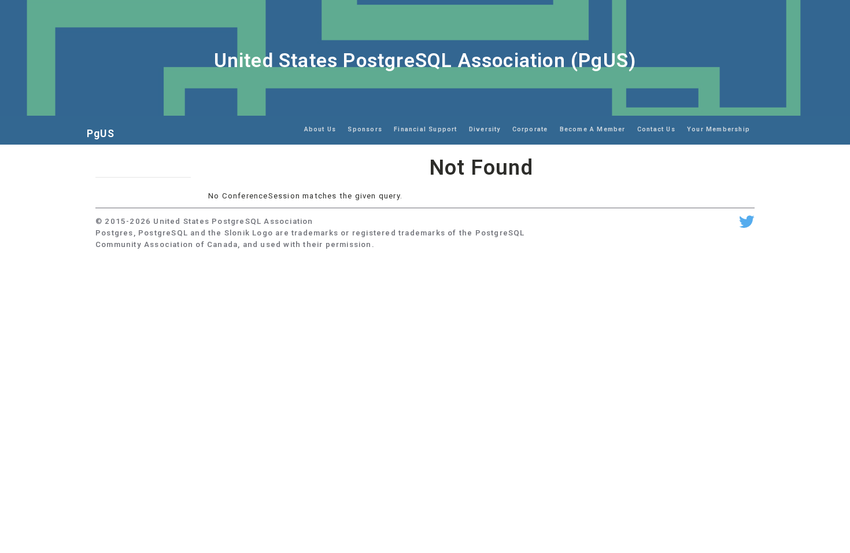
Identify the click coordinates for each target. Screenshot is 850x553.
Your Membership (718, 129)
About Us (320, 129)
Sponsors (365, 129)
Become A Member (593, 129)
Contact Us (656, 129)
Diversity (485, 129)
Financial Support (425, 129)
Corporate (530, 129)
